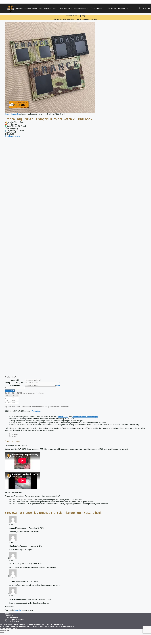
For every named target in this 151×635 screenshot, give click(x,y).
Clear (58, 385)
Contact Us (9, 615)
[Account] (149, 8)
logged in (18, 610)
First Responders (97, 8)
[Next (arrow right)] (3, 632)
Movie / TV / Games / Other (118, 8)
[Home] (10, 8)
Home (7, 114)
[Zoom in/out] (1, 630)
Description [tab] (13, 434)
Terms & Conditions (12, 617)
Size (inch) (15, 380)
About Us (8, 614)
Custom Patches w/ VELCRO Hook (29, 8)
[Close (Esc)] (8, 630)
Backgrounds (63, 417)
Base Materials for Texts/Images (85, 417)
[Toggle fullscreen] (3, 630)
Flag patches (65, 8)
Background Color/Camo (15, 383)
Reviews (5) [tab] (13, 436)
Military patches (80, 8)
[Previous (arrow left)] (1, 632)
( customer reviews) (13, 136)
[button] (139, 8)
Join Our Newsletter (12, 621)
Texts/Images (14, 385)
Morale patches (50, 8)
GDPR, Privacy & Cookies (14, 619)
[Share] (5, 630)
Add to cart (10, 391)
